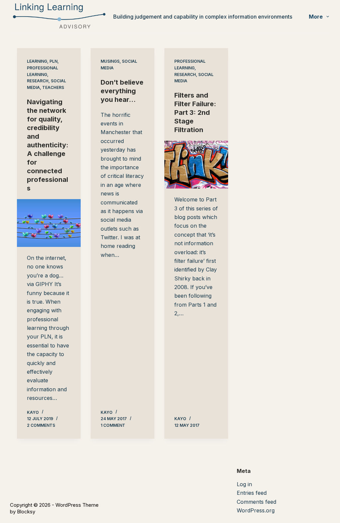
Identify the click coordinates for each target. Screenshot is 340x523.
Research (37, 80)
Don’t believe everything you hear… (122, 91)
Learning (37, 61)
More (316, 16)
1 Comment (113, 425)
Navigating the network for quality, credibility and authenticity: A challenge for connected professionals (47, 145)
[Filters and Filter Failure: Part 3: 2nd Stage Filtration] (196, 164)
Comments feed (256, 501)
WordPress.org (256, 510)
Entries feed (252, 492)
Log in (244, 484)
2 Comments (41, 425)
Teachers (53, 87)
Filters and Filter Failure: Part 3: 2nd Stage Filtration (195, 112)
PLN (53, 61)
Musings (110, 61)
